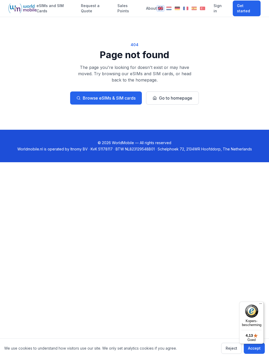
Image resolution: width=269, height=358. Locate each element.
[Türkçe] (202, 8)
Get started (243, 8)
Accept (254, 348)
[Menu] (260, 305)
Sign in (218, 8)
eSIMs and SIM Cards (50, 8)
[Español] (194, 8)
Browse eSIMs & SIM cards (109, 98)
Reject (231, 348)
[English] (160, 8)
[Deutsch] (177, 8)
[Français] (185, 8)
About (151, 8)
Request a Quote (90, 8)
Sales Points (123, 8)
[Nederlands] (169, 8)
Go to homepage (175, 98)
